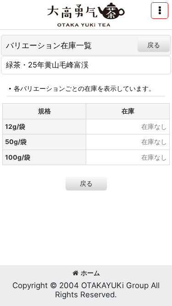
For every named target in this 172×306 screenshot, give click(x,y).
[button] (159, 10)
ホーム (90, 273)
